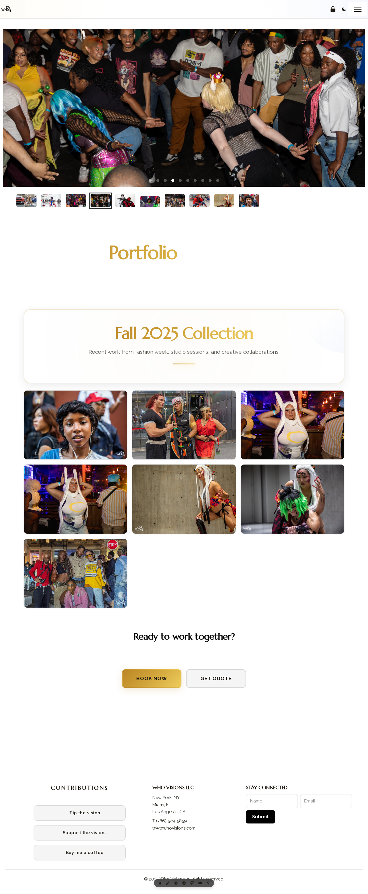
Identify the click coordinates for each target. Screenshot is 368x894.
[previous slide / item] (4, 108)
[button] (150, 180)
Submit (260, 816)
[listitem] (80, 813)
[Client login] (333, 9)
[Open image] (75, 425)
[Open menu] (357, 9)
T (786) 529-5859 (169, 820)
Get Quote (216, 678)
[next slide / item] (364, 108)
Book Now (151, 678)
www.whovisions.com (173, 828)
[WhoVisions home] (6, 9)
